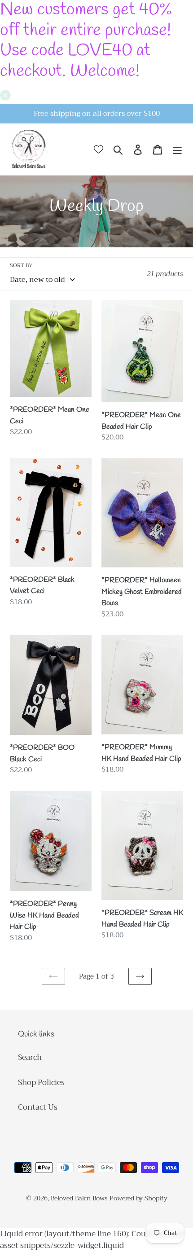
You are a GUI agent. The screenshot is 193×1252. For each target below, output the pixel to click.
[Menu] (177, 149)
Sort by (21, 265)
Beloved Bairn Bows (79, 1198)
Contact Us (37, 1107)
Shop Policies (41, 1082)
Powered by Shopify (138, 1198)
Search (30, 1057)
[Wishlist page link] (98, 149)
